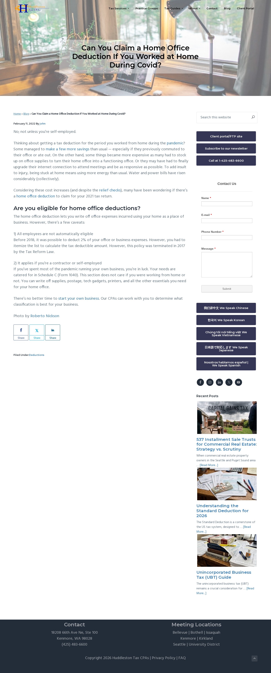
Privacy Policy (163, 658)
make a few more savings (67, 149)
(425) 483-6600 (74, 644)
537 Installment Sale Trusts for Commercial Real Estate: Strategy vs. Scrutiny (226, 444)
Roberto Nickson (44, 316)
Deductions (36, 354)
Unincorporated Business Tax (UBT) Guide (223, 575)
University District (204, 644)
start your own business (78, 298)
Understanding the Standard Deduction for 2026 (222, 510)
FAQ (182, 658)
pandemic (175, 143)
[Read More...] (209, 465)
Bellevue (180, 633)
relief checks (110, 190)
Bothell (196, 633)
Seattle (179, 644)
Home (17, 114)
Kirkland (206, 638)
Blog (26, 114)
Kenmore (188, 638)
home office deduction (35, 196)
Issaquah (213, 633)
